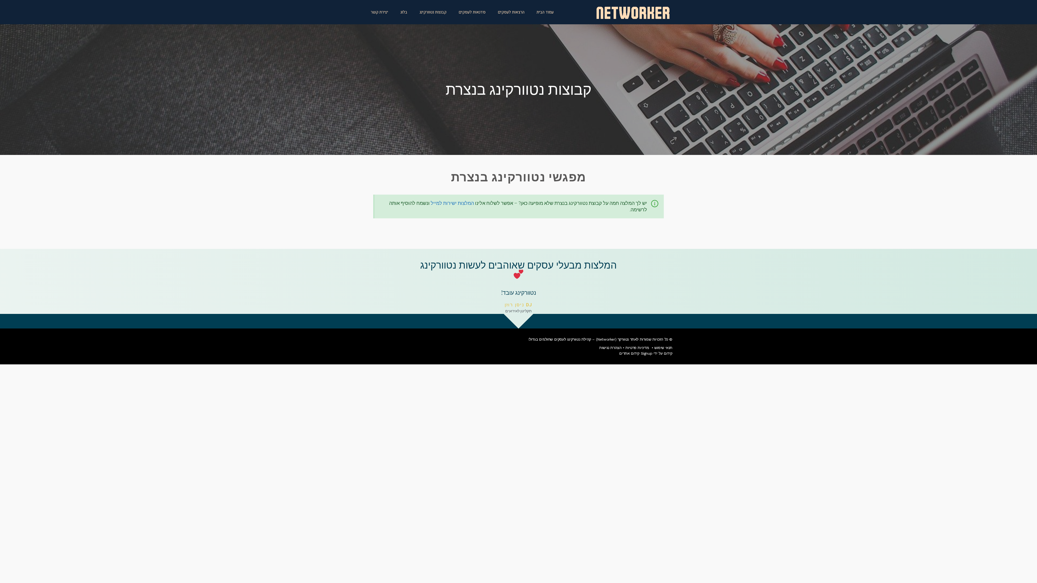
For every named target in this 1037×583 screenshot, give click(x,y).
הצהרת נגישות (610, 347)
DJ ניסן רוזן (519, 304)
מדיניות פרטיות (637, 347)
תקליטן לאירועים (518, 311)
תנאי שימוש (663, 347)
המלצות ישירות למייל (452, 203)
